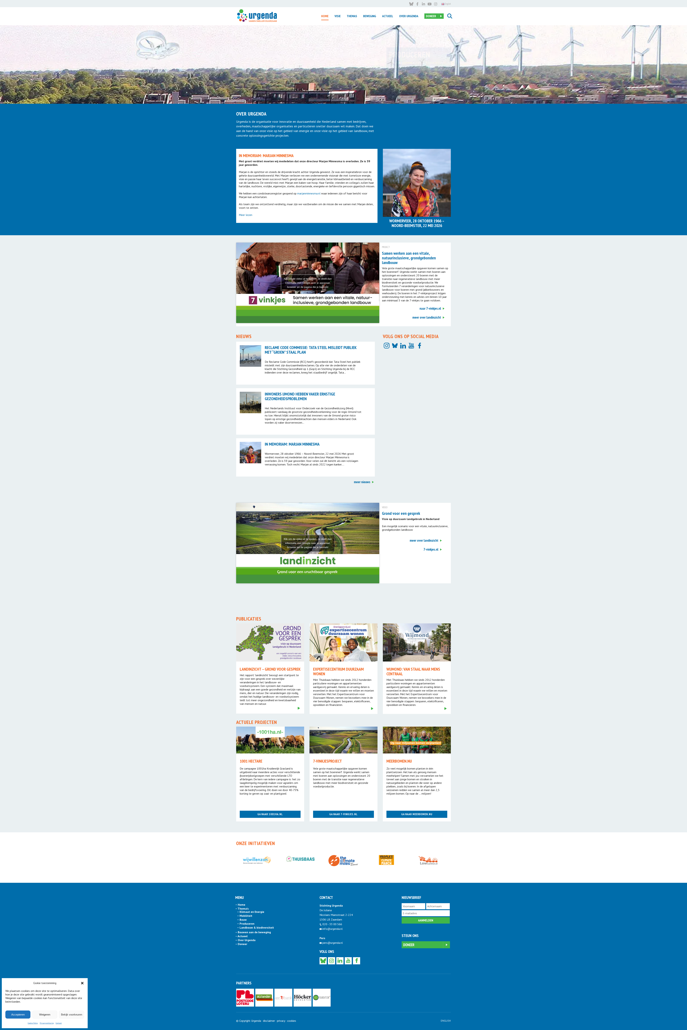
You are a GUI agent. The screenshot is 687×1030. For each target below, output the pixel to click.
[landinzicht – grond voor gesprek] (270, 642)
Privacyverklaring (47, 1023)
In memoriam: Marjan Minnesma (292, 444)
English (446, 1020)
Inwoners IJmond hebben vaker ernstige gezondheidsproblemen (300, 396)
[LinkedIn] (403, 345)
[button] (82, 983)
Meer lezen (245, 215)
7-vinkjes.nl (430, 549)
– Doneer (241, 944)
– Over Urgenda (245, 940)
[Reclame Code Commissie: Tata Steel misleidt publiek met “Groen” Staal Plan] (250, 356)
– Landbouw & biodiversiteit (255, 927)
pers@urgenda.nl (332, 942)
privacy (281, 1020)
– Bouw (242, 919)
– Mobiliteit (244, 915)
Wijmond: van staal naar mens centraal (413, 671)
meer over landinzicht (426, 317)
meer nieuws (362, 482)
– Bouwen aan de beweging (253, 932)
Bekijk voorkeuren (71, 1014)
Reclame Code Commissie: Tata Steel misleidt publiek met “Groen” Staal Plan (310, 350)
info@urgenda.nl (332, 929)
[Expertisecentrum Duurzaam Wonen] (343, 642)
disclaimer (269, 1020)
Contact (59, 1023)
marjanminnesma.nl (308, 193)
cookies (291, 1020)
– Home (240, 904)
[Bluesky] (395, 345)
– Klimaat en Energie (250, 912)
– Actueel (241, 936)
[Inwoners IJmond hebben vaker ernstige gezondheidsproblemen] (250, 402)
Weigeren (44, 1014)
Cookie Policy (33, 1023)
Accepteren (18, 1014)
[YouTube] (411, 345)
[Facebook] (419, 345)
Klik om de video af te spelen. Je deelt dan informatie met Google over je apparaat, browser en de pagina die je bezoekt (308, 282)
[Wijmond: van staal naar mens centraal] (417, 642)
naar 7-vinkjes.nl (430, 308)
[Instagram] (386, 345)
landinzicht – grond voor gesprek (270, 669)
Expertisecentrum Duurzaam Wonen (338, 671)
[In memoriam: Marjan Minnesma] (250, 452)
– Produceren (245, 923)
